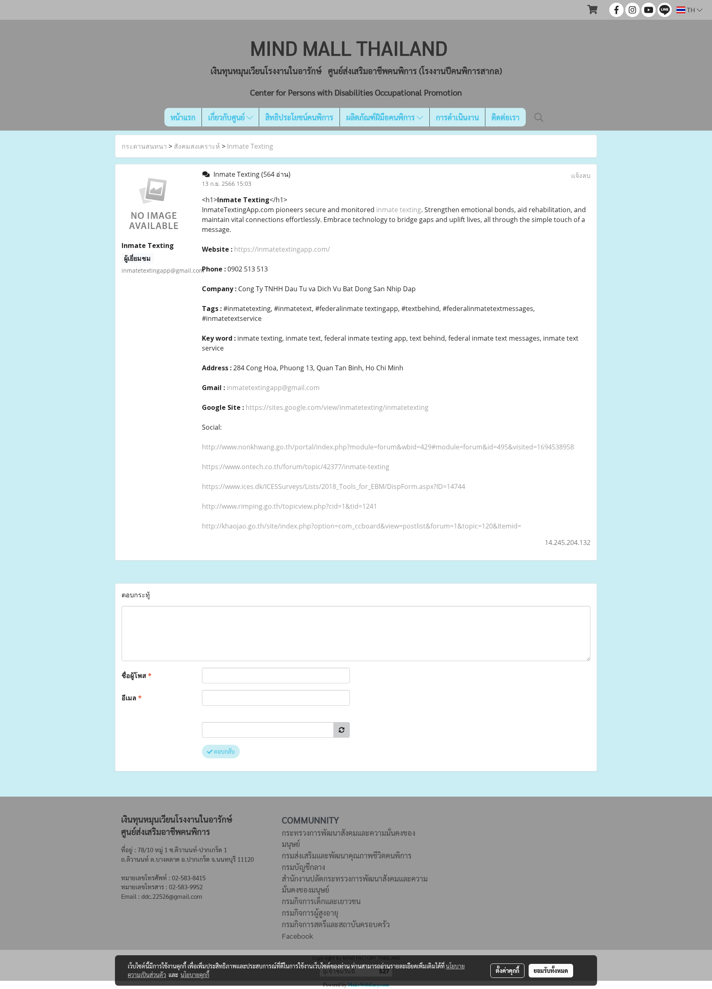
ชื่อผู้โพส (137, 675)
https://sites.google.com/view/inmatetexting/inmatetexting (337, 407)
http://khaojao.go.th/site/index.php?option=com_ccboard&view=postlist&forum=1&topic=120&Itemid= (361, 526)
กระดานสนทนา (144, 146)
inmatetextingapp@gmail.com (273, 387)
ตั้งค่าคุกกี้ (507, 970)
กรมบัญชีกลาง (303, 867)
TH (691, 9)
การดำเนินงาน (457, 117)
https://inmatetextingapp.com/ (282, 249)
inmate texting (398, 209)
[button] (539, 117)
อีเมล (132, 697)
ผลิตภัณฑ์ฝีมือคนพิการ (381, 117)
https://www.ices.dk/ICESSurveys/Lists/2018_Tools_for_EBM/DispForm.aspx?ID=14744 (333, 486)
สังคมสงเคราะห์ (197, 146)
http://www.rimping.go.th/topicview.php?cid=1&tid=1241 (289, 506)
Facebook (297, 935)
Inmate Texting (250, 146)
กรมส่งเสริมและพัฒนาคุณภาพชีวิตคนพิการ (347, 855)
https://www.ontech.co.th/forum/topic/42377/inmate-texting (295, 466)
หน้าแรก (183, 117)
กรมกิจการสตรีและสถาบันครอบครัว (336, 924)
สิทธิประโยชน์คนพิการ (299, 117)
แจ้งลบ (580, 175)
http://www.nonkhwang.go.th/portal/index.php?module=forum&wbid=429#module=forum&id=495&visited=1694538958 (388, 446)
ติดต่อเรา (506, 117)
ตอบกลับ (224, 751)
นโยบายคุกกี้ (194, 974)
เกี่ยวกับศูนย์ (227, 117)
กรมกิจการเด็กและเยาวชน (321, 901)
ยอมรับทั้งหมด (551, 970)
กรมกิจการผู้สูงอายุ (310, 912)
